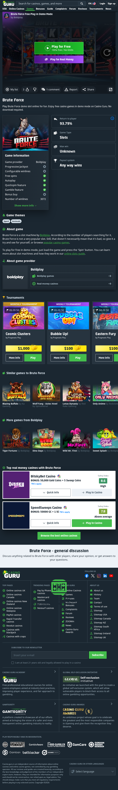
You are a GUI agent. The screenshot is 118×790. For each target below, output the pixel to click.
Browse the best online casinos (59, 535)
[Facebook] (86, 576)
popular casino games (56, 242)
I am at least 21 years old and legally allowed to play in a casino (48, 662)
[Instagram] (99, 576)
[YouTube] (111, 576)
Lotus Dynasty (74, 404)
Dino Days (44, 451)
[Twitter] (93, 576)
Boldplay (45, 235)
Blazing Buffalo (13, 404)
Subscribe (98, 655)
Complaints (61, 8)
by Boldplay (17, 17)
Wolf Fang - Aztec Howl (45, 404)
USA (4, 8)
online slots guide (74, 253)
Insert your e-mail (22, 652)
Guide (50, 8)
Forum (72, 8)
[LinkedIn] (105, 576)
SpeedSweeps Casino (47, 508)
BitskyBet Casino (43, 476)
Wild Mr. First (76, 451)
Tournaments (96, 8)
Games (30, 8)
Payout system (67, 160)
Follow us (90, 571)
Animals (16, 221)
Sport (6, 221)
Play (32, 357)
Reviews (82, 8)
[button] (88, 89)
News (108, 8)
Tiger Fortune (16, 451)
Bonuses (40, 8)
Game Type (65, 132)
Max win (64, 146)
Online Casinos (16, 8)
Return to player (68, 118)
